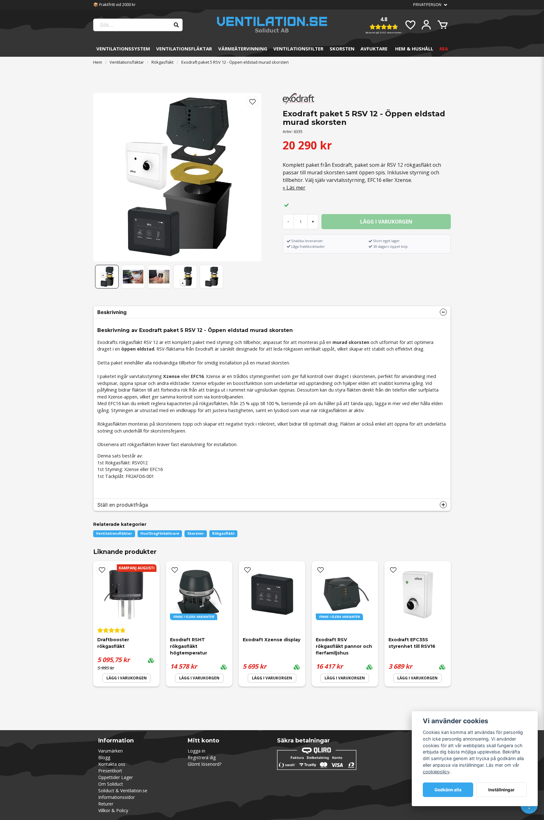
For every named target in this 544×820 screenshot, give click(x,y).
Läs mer (295, 187)
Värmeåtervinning (242, 48)
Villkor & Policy (113, 810)
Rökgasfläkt (162, 62)
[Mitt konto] (426, 25)
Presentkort (110, 771)
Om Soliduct (110, 784)
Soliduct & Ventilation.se (122, 791)
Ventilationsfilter (298, 48)
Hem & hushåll (414, 48)
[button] (252, 102)
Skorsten (342, 48)
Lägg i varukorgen (126, 678)
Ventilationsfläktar (184, 48)
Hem (97, 62)
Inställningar (501, 789)
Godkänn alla (448, 789)
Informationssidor (116, 797)
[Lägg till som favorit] (410, 25)
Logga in (196, 751)
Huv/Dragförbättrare (159, 533)
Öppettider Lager (115, 777)
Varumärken (110, 751)
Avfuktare (374, 48)
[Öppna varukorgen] (442, 25)
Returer (105, 804)
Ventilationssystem (123, 48)
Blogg (104, 757)
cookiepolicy (436, 771)
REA (443, 48)
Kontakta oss (111, 764)
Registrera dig (202, 757)
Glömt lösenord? (204, 764)
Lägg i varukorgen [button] (199, 678)
